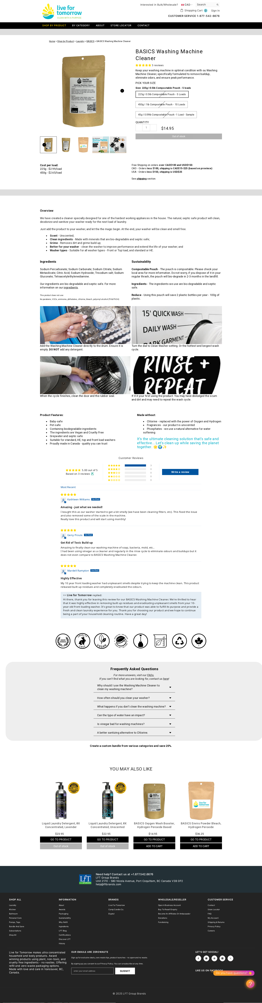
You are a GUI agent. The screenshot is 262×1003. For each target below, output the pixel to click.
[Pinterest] (214, 958)
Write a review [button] (180, 472)
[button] (144, 65)
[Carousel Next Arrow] (122, 91)
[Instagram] (206, 958)
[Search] (207, 4)
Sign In (215, 10)
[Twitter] (230, 958)
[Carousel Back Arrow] (44, 145)
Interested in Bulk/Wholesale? (159, 4)
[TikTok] (222, 958)
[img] (68, 494)
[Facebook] (198, 958)
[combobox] (205, 4)
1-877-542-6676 (208, 15)
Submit (125, 970)
